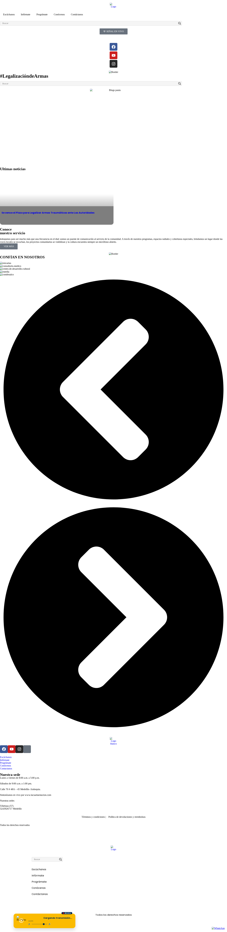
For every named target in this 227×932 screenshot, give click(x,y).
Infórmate (25, 14)
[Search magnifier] (179, 23)
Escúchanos (9, 14)
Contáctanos (77, 14)
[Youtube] (113, 55)
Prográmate (42, 14)
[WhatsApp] (218, 928)
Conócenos (59, 14)
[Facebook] (113, 47)
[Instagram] (113, 64)
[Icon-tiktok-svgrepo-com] (27, 749)
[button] (113, 390)
